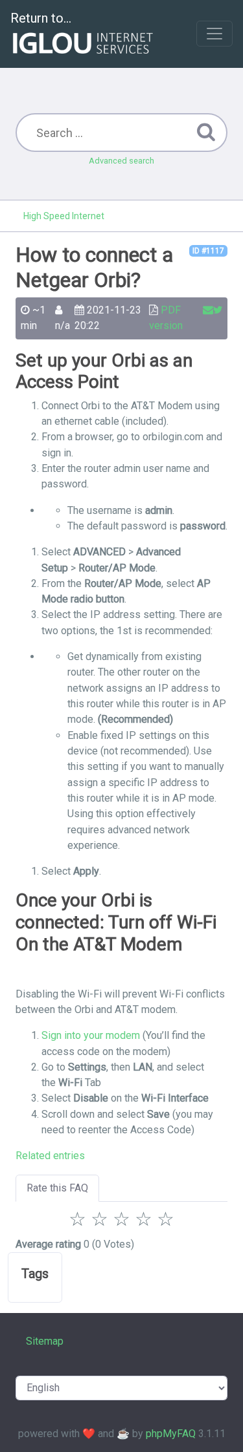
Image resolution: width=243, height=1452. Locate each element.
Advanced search (121, 160)
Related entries (50, 1155)
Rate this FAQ (57, 1188)
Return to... (40, 18)
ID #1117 (208, 250)
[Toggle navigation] (214, 34)
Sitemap (45, 1341)
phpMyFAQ (171, 1433)
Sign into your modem (90, 1035)
